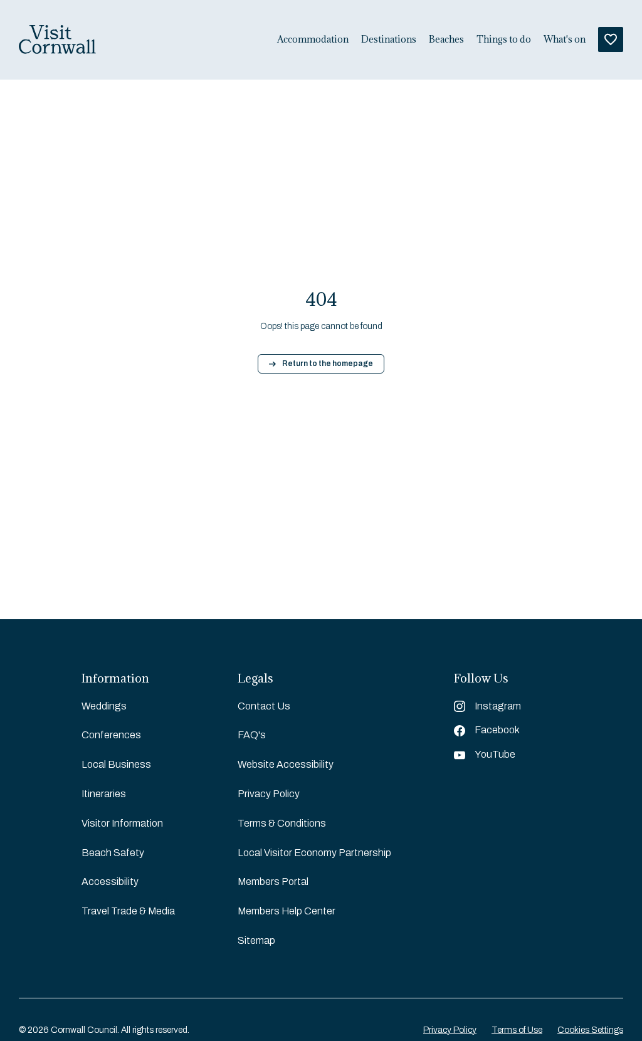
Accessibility (110, 881)
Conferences (111, 735)
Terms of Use (517, 1030)
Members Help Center (286, 911)
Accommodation (313, 39)
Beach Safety (113, 852)
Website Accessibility (286, 764)
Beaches (446, 39)
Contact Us (264, 706)
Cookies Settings (590, 1030)
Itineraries (104, 793)
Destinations (388, 39)
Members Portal (273, 881)
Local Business (116, 764)
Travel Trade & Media (128, 911)
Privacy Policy (269, 793)
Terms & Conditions (282, 823)
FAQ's (252, 735)
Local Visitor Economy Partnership (314, 852)
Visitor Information (122, 823)
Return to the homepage (327, 363)
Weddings (104, 706)
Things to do (503, 39)
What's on (565, 39)
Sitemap (256, 940)
